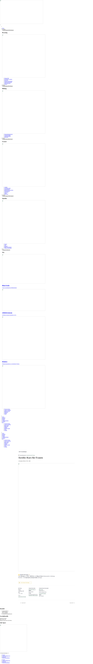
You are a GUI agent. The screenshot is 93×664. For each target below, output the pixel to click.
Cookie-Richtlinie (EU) (6, 655)
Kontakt (5, 430)
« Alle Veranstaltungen (22, 451)
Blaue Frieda (6, 425)
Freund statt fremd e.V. (32, 589)
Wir (2, 422)
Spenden (3, 421)
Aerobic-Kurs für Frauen (22, 596)
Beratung (3, 417)
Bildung (3, 418)
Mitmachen (6, 426)
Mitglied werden (7, 428)
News (3, 416)
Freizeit (3, 419)
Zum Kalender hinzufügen (25, 582)
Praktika (5, 427)
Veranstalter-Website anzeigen (33, 595)
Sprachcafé (23, 602)
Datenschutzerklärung (6, 657)
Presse (5, 429)
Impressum (4, 656)
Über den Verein (7, 423)
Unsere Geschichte (7, 424)
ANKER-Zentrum (5, 420)
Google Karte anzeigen (42, 593)
